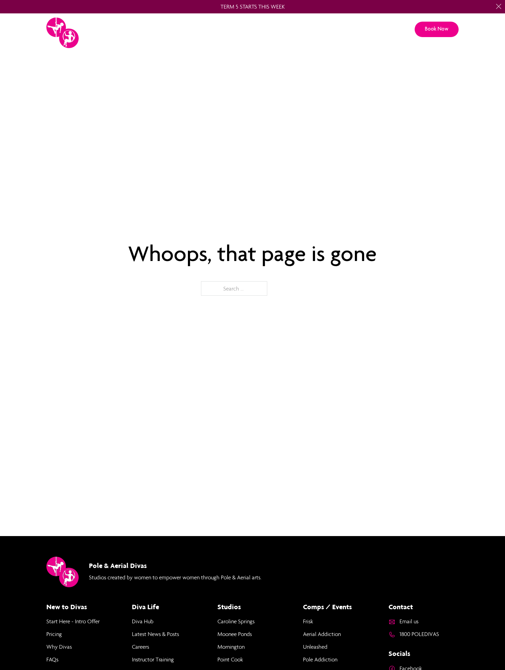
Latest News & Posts (155, 634)
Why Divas (59, 646)
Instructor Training (153, 659)
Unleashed (315, 646)
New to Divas (220, 29)
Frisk (308, 621)
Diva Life (324, 29)
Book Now (436, 29)
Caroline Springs (236, 621)
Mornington (231, 646)
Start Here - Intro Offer (73, 621)
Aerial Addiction (322, 634)
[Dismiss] (498, 6)
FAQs (52, 659)
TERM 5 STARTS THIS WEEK (253, 6)
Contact (389, 29)
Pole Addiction (320, 659)
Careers (140, 646)
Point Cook (230, 659)
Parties (259, 29)
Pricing (290, 29)
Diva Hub (143, 621)
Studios (180, 29)
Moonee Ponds (234, 634)
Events (357, 29)
